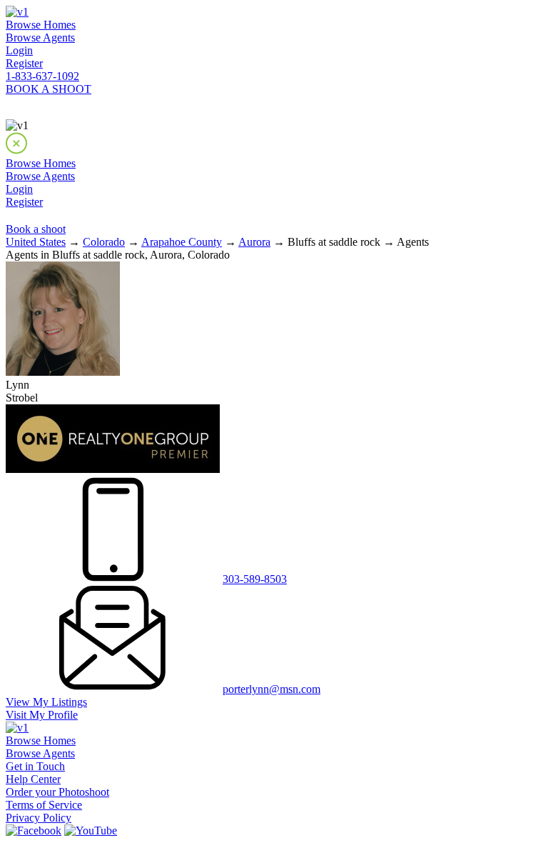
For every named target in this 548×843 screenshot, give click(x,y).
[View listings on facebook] (33, 830)
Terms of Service (44, 805)
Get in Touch (35, 766)
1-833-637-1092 (42, 76)
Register (24, 63)
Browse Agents (40, 37)
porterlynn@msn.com (271, 689)
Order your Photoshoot (57, 792)
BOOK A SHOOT (48, 89)
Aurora (254, 242)
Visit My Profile (42, 715)
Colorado (104, 242)
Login (19, 50)
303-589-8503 (255, 579)
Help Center (33, 779)
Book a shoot (36, 229)
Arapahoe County (181, 242)
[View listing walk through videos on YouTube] (90, 830)
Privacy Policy (38, 818)
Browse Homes (41, 25)
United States (36, 242)
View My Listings (46, 702)
